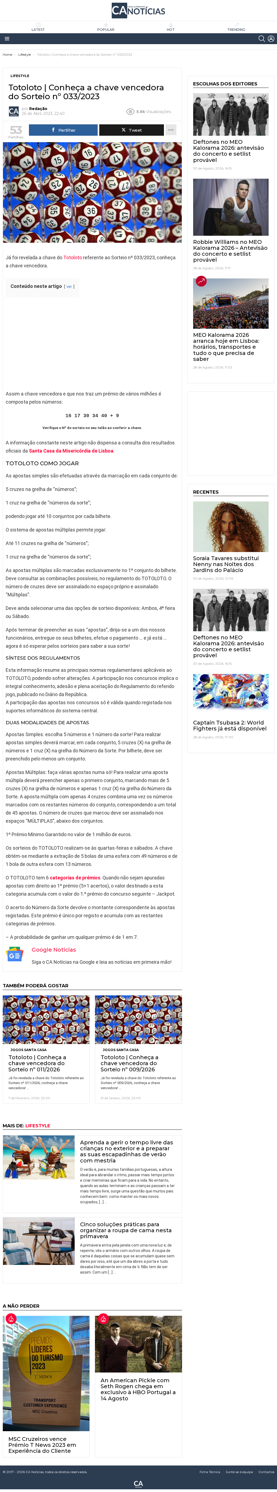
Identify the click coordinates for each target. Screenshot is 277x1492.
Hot (171, 30)
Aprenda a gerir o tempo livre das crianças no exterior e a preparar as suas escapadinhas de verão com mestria (126, 1151)
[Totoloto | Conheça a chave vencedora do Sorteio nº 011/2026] (46, 1019)
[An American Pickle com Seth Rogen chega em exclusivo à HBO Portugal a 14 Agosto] (138, 1344)
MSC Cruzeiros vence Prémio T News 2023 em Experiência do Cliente (42, 1445)
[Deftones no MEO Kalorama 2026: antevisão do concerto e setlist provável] (231, 114)
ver (69, 286)
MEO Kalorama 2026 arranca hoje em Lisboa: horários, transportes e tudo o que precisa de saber (226, 347)
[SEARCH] (262, 38)
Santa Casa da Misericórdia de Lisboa (71, 451)
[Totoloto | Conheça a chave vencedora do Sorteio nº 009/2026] (138, 1019)
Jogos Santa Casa (29, 1050)
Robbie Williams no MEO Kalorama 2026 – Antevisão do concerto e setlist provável (230, 251)
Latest (38, 30)
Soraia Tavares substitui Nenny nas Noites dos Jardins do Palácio (226, 564)
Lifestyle (37, 1125)
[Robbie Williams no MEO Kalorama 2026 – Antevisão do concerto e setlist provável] (231, 207)
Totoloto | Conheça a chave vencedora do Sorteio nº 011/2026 (37, 1063)
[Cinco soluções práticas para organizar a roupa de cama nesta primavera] (39, 1241)
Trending (236, 30)
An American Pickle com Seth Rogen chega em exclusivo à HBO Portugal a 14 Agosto (138, 1389)
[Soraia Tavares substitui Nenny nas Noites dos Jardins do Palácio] (231, 526)
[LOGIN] (271, 38)
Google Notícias (54, 949)
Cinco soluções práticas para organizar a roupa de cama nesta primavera (126, 1230)
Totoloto (72, 257)
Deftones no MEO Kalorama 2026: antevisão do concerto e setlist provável (228, 151)
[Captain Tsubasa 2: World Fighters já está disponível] (231, 695)
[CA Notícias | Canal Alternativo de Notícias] (138, 1483)
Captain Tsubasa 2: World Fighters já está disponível (230, 725)
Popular (105, 30)
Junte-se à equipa (239, 1472)
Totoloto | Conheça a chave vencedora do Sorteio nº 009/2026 (130, 1063)
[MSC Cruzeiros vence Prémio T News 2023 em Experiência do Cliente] (46, 1373)
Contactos (266, 1472)
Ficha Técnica (210, 1472)
